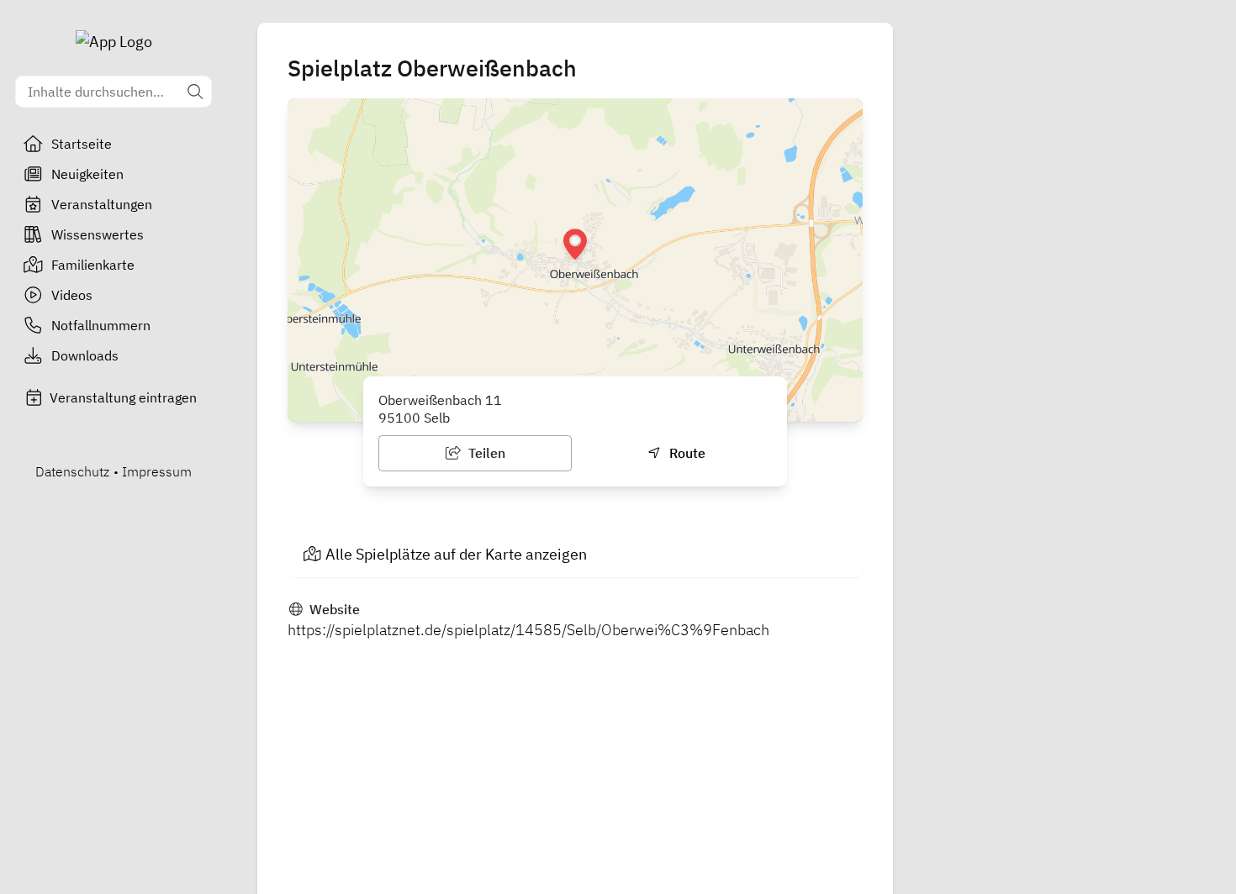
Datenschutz (72, 471)
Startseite (81, 143)
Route (685, 452)
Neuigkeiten (87, 174)
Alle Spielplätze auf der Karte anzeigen (456, 554)
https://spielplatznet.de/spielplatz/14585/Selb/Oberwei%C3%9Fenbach (528, 629)
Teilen (485, 452)
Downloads (85, 355)
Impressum (157, 471)
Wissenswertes (97, 234)
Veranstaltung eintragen (123, 397)
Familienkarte (93, 264)
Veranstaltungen (101, 204)
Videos (71, 295)
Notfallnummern (101, 325)
